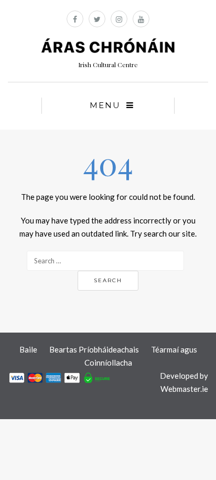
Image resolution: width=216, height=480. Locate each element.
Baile (28, 349)
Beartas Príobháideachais (94, 349)
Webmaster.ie (184, 388)
